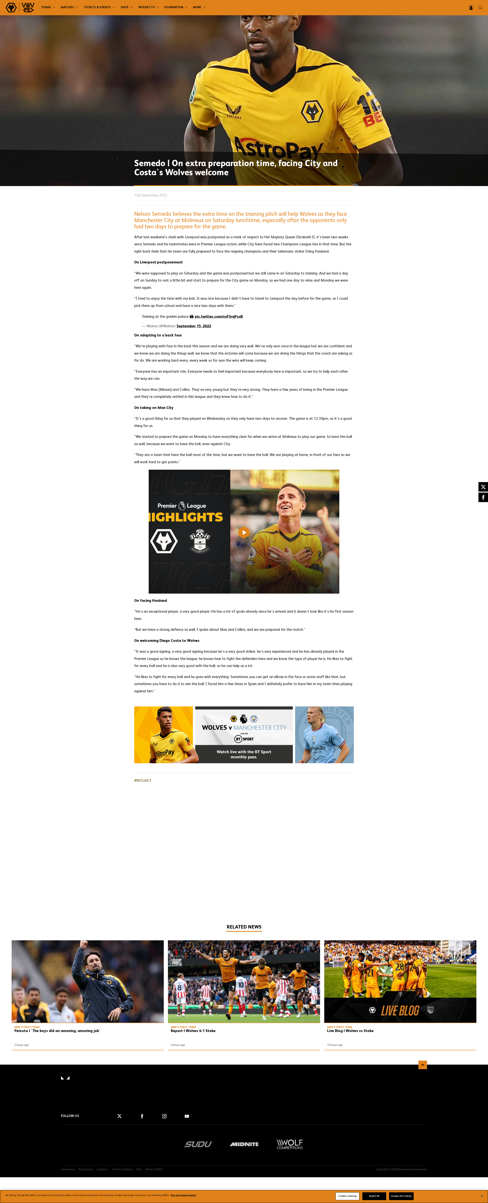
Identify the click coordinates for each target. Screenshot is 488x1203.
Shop (124, 7)
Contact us (102, 1169)
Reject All (374, 1196)
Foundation (174, 7)
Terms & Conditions (122, 1169)
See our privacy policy (183, 1195)
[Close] (482, 1196)
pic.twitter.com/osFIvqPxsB (219, 317)
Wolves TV (146, 7)
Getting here (68, 1169)
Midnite (244, 1144)
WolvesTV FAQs (154, 1169)
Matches (67, 7)
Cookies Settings (347, 1196)
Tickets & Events (97, 7)
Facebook (483, 497)
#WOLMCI (142, 781)
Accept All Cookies (401, 1196)
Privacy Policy (85, 1169)
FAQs (139, 1169)
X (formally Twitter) (483, 487)
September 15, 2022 (194, 326)
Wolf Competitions (290, 1144)
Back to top (422, 1065)
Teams (46, 7)
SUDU (198, 1144)
